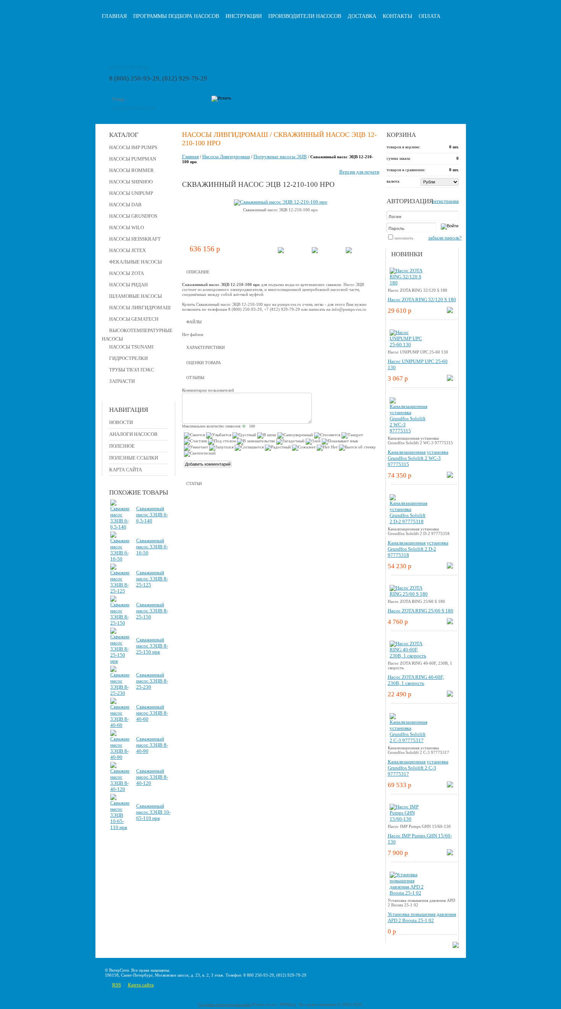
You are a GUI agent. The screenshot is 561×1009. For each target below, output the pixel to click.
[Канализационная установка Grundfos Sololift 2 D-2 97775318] (409, 521)
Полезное (122, 446)
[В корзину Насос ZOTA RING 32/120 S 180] (450, 311)
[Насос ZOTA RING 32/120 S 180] (409, 283)
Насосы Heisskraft (135, 239)
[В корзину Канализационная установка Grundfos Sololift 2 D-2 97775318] (450, 567)
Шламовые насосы (135, 296)
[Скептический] (200, 454)
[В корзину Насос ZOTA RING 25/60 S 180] (450, 622)
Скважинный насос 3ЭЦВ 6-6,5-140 (152, 515)
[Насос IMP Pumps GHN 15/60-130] (409, 819)
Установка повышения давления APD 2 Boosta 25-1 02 (422, 917)
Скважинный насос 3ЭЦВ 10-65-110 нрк (153, 812)
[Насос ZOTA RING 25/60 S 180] (409, 594)
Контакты (397, 16)
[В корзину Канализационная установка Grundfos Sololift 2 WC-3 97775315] (450, 476)
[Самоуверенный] (295, 435)
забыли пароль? (445, 238)
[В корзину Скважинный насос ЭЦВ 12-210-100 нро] (281, 251)
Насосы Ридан (128, 285)
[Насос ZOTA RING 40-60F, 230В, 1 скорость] (409, 656)
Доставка (362, 16)
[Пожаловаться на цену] (349, 251)
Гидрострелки (128, 358)
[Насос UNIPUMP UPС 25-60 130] (409, 344)
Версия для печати (359, 172)
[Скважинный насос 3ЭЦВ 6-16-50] (119, 559)
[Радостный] (278, 448)
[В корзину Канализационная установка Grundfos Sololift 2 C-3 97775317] (450, 786)
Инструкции (244, 16)
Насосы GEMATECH (133, 319)
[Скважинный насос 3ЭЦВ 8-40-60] (119, 725)
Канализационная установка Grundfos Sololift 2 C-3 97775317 (418, 768)
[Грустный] (244, 435)
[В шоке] (266, 435)
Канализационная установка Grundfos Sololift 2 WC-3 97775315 (418, 458)
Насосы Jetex (127, 250)
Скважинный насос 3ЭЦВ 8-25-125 (152, 579)
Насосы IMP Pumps (133, 147)
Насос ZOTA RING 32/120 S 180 (422, 299)
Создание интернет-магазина (224, 1004)
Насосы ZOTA (126, 273)
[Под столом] (222, 442)
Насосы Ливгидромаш (140, 307)
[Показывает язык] (340, 442)
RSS (116, 985)
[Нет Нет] (327, 448)
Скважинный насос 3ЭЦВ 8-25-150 (152, 611)
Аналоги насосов (133, 434)
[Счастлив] (195, 442)
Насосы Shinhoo (131, 182)
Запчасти (122, 381)
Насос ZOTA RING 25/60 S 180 (420, 611)
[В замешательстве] (256, 442)
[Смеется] (194, 435)
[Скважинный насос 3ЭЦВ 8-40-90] (119, 757)
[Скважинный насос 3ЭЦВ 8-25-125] (119, 591)
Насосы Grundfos (133, 216)
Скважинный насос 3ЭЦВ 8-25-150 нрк (152, 646)
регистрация (445, 201)
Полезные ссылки (133, 458)
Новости (121, 422)
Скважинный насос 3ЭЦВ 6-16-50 (152, 547)
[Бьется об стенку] (357, 448)
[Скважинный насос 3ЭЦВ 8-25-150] (119, 623)
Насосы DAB (125, 204)
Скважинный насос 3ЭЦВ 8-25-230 (152, 681)
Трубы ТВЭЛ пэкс (131, 370)
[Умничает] (196, 448)
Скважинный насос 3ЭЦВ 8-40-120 (152, 777)
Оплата (429, 16)
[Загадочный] (290, 442)
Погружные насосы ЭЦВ (280, 156)
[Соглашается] (249, 448)
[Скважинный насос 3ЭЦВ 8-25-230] (119, 693)
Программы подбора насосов (176, 16)
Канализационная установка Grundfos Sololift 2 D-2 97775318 (418, 549)
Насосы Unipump (131, 193)
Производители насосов (304, 16)
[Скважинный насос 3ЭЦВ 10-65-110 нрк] (119, 827)
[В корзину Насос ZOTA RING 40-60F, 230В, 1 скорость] (450, 695)
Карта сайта (125, 469)
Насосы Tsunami (131, 347)
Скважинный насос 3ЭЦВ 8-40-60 (152, 713)
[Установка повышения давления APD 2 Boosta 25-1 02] (409, 893)
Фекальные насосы (135, 262)
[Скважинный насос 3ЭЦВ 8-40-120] (119, 789)
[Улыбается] (218, 435)
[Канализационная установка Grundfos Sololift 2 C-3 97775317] (409, 740)
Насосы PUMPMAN (132, 159)
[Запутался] (221, 448)
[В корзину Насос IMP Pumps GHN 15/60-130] (450, 853)
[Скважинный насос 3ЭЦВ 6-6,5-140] (119, 527)
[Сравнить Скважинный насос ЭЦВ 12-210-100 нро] (315, 251)
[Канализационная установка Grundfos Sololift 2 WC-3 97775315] (409, 431)
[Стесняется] (327, 435)
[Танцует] (352, 435)
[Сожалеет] (304, 448)
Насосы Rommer (131, 170)
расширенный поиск (133, 107)
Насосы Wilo (126, 227)
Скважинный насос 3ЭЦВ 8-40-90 (152, 745)
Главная (114, 16)
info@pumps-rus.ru (129, 66)
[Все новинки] (456, 946)
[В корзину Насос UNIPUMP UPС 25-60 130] (450, 379)
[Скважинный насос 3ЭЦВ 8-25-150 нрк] (119, 661)
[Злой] (313, 442)
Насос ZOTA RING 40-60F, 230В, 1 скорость (416, 680)
